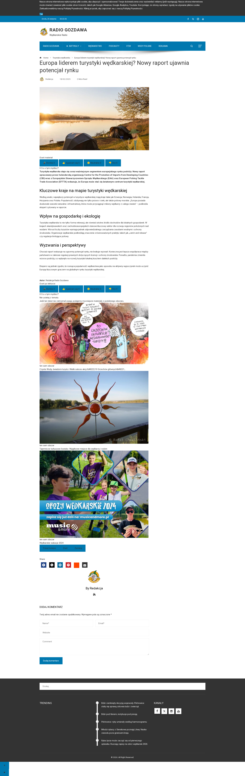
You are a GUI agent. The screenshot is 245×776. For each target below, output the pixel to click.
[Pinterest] (68, 565)
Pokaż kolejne (49, 548)
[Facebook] (43, 565)
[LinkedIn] (60, 565)
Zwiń (65, 548)
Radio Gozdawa (68, 30)
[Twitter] (52, 565)
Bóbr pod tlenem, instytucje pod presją (119, 714)
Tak (41, 14)
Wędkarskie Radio (58, 35)
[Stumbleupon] (76, 565)
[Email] (84, 565)
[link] (94, 337)
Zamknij (78, 548)
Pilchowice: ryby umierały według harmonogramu (124, 722)
